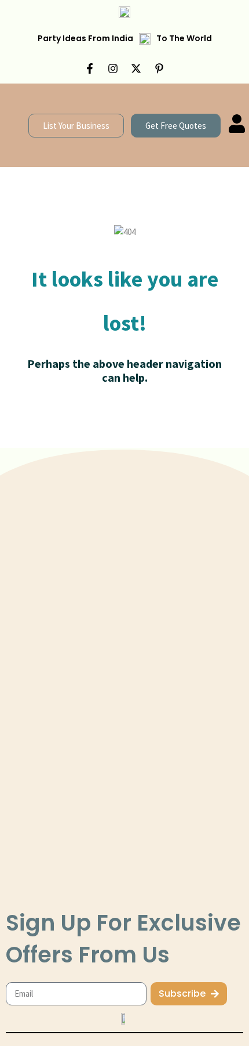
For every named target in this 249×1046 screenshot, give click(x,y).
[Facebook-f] (89, 68)
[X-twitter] (136, 68)
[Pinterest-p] (159, 68)
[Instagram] (112, 68)
